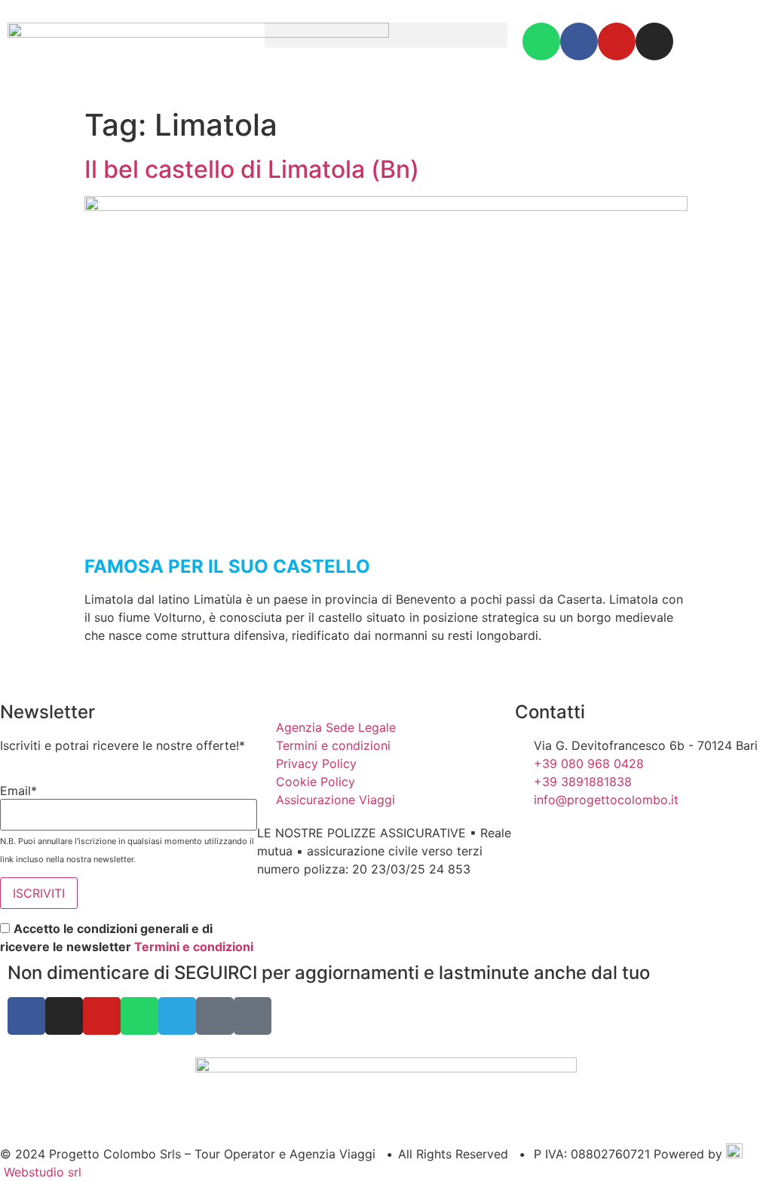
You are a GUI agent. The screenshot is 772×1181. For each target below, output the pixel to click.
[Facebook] (579, 41)
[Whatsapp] (541, 41)
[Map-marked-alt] (215, 1016)
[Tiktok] (252, 1016)
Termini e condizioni (193, 946)
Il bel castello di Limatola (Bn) (251, 169)
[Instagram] (654, 41)
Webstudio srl (40, 1171)
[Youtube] (617, 41)
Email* (18, 791)
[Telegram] (177, 1016)
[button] (386, 35)
